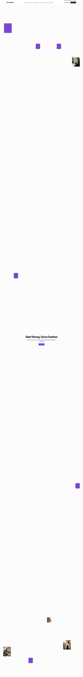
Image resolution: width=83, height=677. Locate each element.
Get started (41, 344)
